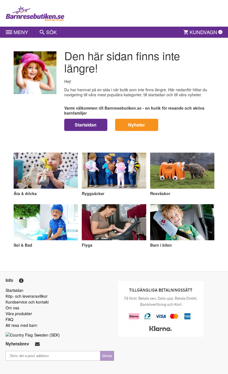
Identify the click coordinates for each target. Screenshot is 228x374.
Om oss (12, 307)
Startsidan (85, 125)
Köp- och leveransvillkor (27, 296)
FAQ (9, 319)
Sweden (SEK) (47, 335)
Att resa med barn (21, 325)
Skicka (107, 355)
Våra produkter (19, 313)
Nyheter (136, 125)
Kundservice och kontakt (27, 302)
